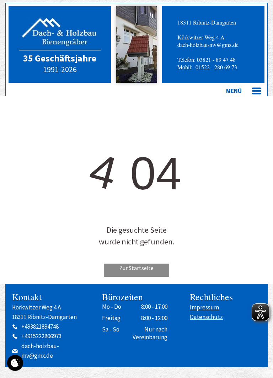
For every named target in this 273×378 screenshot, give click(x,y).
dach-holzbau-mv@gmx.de (208, 44)
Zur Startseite (136, 267)
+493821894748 (40, 326)
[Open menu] (257, 91)
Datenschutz (206, 317)
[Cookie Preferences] (15, 363)
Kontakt (27, 297)
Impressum (204, 307)
